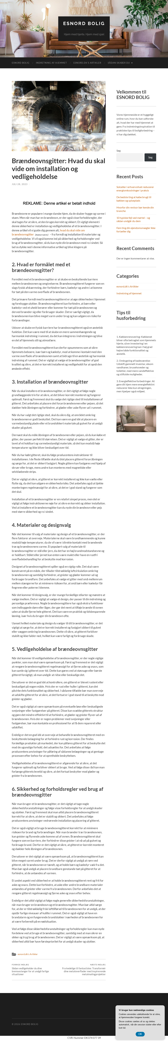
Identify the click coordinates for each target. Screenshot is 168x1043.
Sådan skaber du (119, 62)
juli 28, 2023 (20, 184)
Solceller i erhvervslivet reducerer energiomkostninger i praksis (135, 188)
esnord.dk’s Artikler (87, 62)
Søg (118, 150)
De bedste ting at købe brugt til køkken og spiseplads (133, 198)
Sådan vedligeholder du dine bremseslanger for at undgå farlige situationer (30, 970)
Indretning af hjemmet (51, 62)
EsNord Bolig (84, 23)
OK (140, 1034)
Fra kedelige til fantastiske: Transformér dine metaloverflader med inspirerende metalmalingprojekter (84, 970)
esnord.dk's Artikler (28, 954)
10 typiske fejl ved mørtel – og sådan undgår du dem (133, 219)
